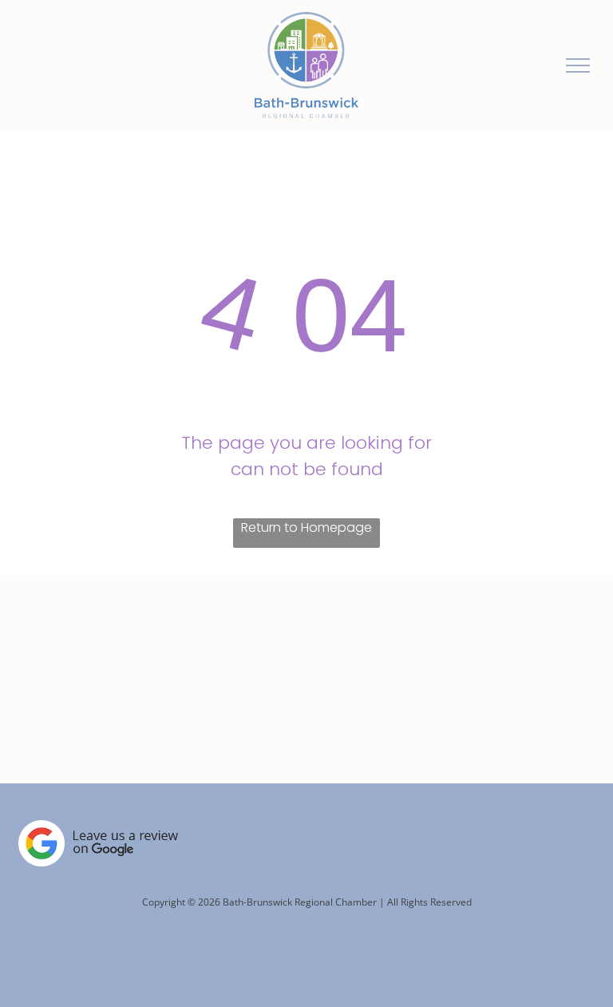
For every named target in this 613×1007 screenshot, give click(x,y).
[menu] (578, 65)
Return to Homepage (306, 527)
